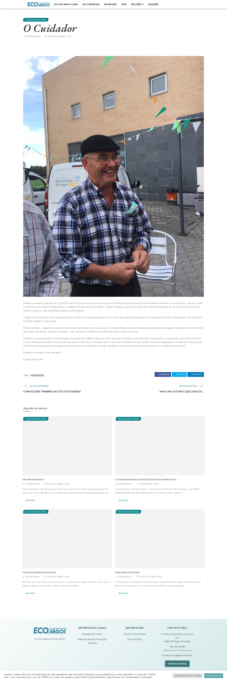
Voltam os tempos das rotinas (39, 572)
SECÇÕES (136, 4)
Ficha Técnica (134, 639)
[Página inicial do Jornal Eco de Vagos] (50, 632)
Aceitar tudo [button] (213, 675)
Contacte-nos (177, 663)
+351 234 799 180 (177, 647)
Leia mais (30, 500)
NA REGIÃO (110, 4)
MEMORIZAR (37, 375)
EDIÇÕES (153, 4)
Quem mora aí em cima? (127, 572)
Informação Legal (92, 634)
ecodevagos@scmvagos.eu (177, 655)
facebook (164, 374)
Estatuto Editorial (135, 634)
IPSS (124, 4)
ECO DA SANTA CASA (66, 4)
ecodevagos (33, 36)
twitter (180, 374)
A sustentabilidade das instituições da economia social (146, 479)
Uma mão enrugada (33, 479)
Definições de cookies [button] (188, 675)
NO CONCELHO (91, 4)
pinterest (196, 374)
